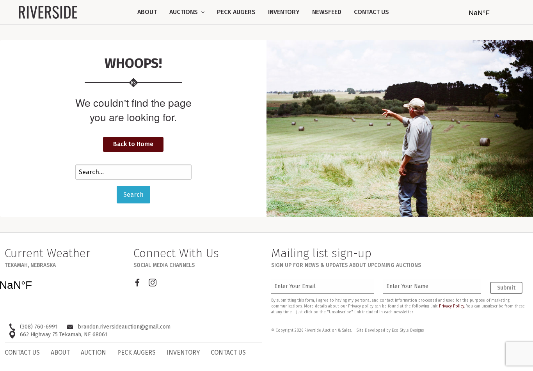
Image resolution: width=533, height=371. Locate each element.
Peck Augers (236, 12)
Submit (506, 287)
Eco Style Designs (408, 330)
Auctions (184, 12)
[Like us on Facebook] (137, 282)
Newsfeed (326, 12)
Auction (93, 352)
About (147, 12)
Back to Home (133, 144)
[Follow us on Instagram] (152, 282)
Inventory (284, 12)
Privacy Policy (451, 306)
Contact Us (371, 12)
